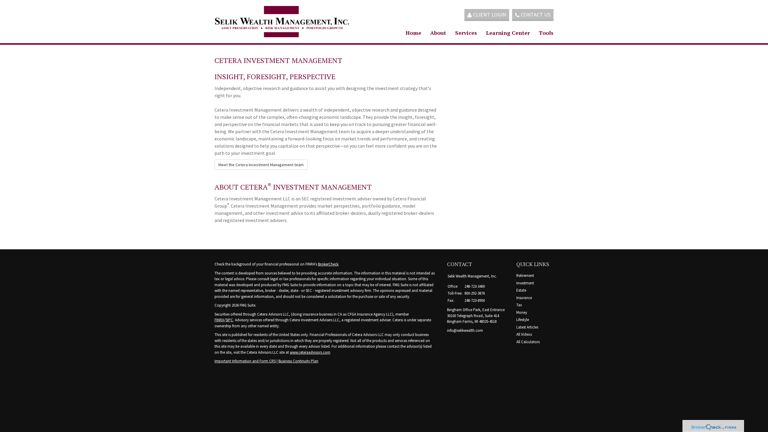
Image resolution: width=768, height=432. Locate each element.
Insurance (524, 297)
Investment (525, 283)
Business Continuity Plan (298, 361)
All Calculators (528, 341)
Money (521, 312)
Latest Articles (527, 327)
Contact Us (535, 14)
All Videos (524, 334)
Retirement (525, 275)
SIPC (229, 319)
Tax (519, 305)
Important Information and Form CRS (245, 361)
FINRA (219, 319)
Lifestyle (522, 319)
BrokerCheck (328, 264)
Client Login (489, 14)
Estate (521, 290)
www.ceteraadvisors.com (310, 352)
